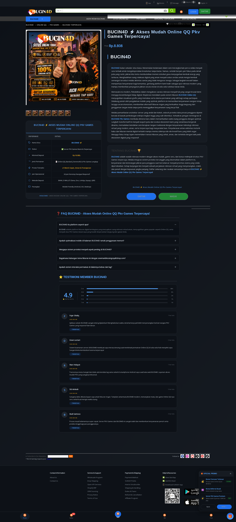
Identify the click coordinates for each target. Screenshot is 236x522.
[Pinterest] (202, 456)
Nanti (208, 507)
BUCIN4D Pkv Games (120, 119)
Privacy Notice (92, 495)
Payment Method (131, 477)
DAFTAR (141, 196)
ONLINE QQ (41, 25)
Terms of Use (92, 498)
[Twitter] (197, 456)
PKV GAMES (54, 25)
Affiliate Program (131, 498)
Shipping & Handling (132, 488)
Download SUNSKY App (174, 485)
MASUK (173, 196)
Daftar (204, 11)
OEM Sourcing (92, 491)
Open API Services (94, 484)
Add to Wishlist (173, 24)
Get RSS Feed (170, 481)
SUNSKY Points (130, 481)
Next (204, 25)
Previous (198, 25)
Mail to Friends (186, 24)
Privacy (49, 459)
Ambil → (224, 507)
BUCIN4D (30, 25)
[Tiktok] (207, 456)
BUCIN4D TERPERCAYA (71, 25)
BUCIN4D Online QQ (187, 95)
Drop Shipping (92, 481)
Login (193, 12)
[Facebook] (182, 456)
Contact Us (54, 481)
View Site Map (170, 477)
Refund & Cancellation (133, 495)
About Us (53, 477)
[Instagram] (187, 456)
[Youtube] (192, 456)
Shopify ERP (91, 488)
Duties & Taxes (130, 491)
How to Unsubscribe (132, 484)
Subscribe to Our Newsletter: (37, 456)
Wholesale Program (95, 477)
